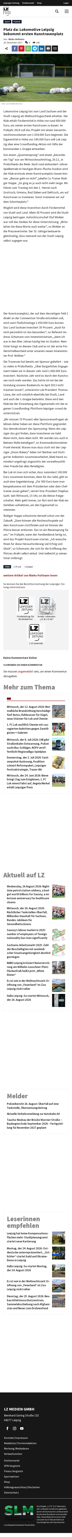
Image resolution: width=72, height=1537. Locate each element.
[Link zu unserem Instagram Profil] (14, 1428)
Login (66, 3)
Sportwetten (11, 1476)
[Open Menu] (66, 11)
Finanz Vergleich (13, 1471)
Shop (39, 3)
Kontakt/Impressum (16, 1438)
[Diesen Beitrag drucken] (48, 49)
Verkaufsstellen (13, 1454)
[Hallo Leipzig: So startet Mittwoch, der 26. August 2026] (58, 1000)
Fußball (17, 21)
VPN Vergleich (12, 1466)
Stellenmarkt (28, 3)
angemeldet (25, 671)
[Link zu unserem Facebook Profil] (7, 1428)
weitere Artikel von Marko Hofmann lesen (30, 575)
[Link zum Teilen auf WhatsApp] (28, 49)
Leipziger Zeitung (11, 3)
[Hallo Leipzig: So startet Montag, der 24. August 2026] (58, 1270)
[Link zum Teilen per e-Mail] (55, 49)
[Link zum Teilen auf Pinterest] (21, 49)
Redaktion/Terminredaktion (20, 1443)
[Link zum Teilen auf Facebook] (15, 49)
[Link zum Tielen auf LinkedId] (42, 49)
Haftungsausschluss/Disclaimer (22, 1487)
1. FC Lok (17, 566)
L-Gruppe (29, 566)
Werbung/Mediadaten (16, 1448)
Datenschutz (11, 1492)
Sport (7, 21)
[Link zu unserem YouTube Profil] (21, 1428)
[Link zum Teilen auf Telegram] (35, 49)
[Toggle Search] (57, 11)
